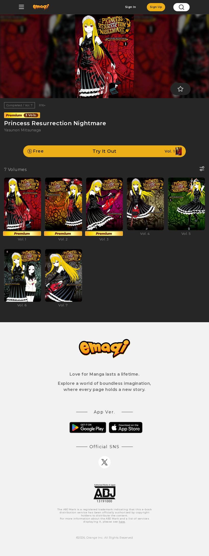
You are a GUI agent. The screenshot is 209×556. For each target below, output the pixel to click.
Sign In (130, 7)
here (122, 521)
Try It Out (104, 151)
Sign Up (156, 7)
